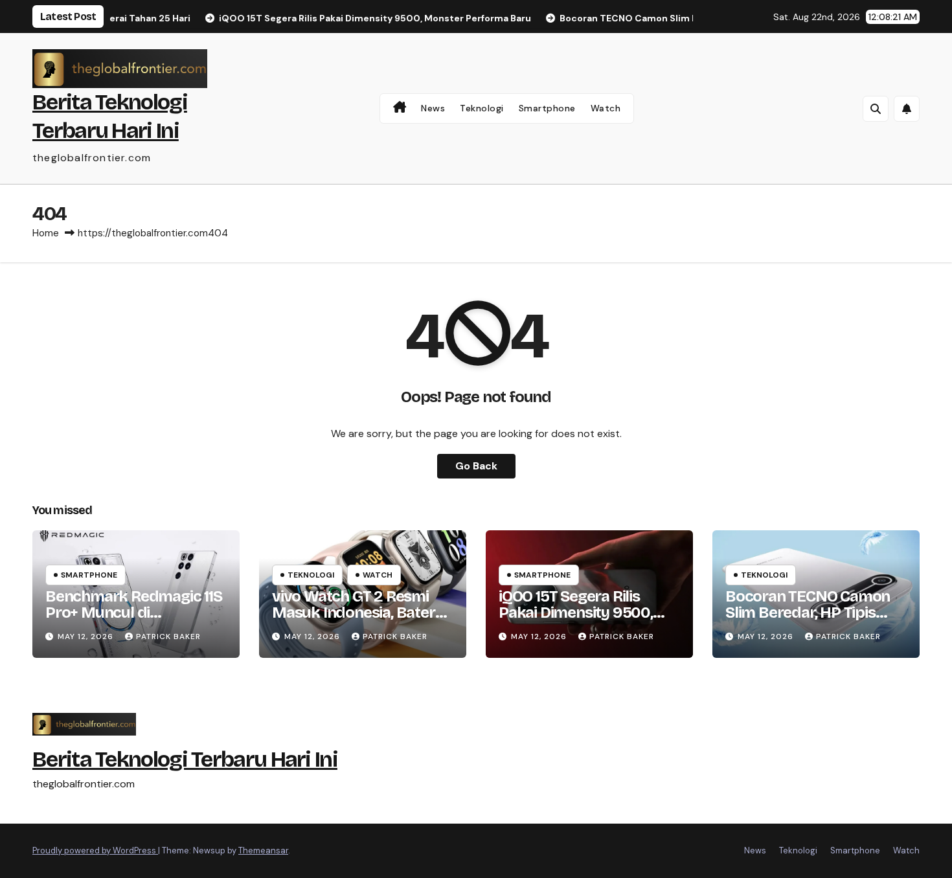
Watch (606, 108)
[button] (876, 109)
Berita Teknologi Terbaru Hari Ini (184, 759)
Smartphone (547, 108)
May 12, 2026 (87, 636)
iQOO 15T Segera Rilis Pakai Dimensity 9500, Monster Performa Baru (582, 612)
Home (45, 233)
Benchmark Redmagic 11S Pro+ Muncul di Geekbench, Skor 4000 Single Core (133, 620)
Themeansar (263, 850)
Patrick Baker (168, 636)
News (433, 108)
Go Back (476, 466)
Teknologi (482, 108)
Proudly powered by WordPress (95, 850)
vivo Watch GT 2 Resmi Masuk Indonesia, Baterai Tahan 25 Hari (359, 612)
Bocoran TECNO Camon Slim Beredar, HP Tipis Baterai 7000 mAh (807, 612)
